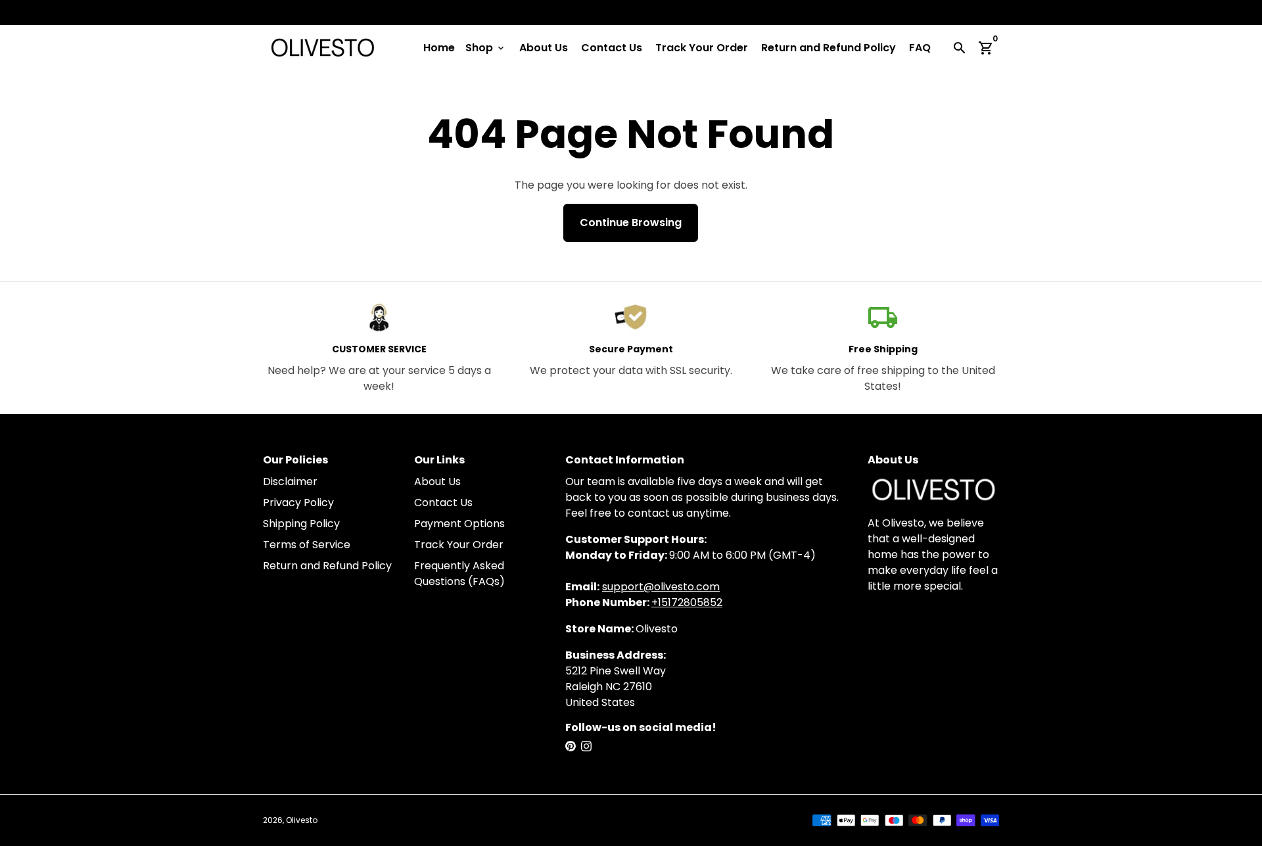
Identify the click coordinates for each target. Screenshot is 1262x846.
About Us (543, 47)
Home (439, 47)
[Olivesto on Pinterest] (570, 746)
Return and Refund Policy (828, 47)
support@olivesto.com (661, 586)
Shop (485, 47)
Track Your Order (701, 47)
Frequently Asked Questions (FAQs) (459, 573)
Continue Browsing (631, 222)
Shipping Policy (301, 523)
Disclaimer (290, 481)
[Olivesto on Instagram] (586, 746)
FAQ (920, 47)
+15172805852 (686, 602)
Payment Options (459, 523)
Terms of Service (306, 544)
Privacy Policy (298, 502)
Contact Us (611, 47)
